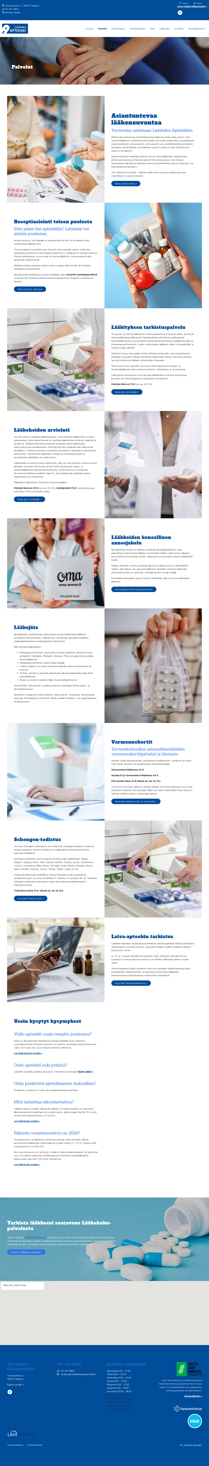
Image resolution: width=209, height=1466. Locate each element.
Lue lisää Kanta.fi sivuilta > (28, 1053)
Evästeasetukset (34, 1445)
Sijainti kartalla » (15, 1384)
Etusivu (90, 28)
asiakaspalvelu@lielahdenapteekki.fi (78, 1374)
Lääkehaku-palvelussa (35, 1237)
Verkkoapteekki (138, 28)
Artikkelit (179, 28)
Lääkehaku (165, 28)
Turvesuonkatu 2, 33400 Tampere (21, 5)
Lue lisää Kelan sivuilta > (27, 1121)
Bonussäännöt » (193, 1396)
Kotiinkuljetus (118, 28)
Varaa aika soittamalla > (127, 392)
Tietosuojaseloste (15, 1445)
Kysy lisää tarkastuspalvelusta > (131, 983)
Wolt (152, 28)
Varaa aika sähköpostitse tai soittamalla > (136, 801)
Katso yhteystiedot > (126, 183)
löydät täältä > (85, 1071)
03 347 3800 (11, 9)
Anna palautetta (196, 28)
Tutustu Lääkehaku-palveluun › (26, 1252)
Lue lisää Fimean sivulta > (30, 898)
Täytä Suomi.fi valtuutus (30, 289)
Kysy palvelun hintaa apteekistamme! (134, 589)
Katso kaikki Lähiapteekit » (192, 6)
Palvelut (102, 28)
